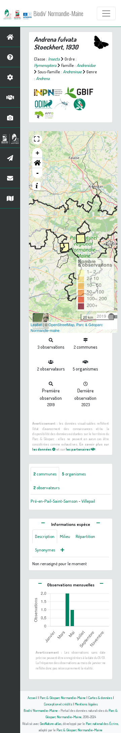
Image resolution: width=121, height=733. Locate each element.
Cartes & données (100, 697)
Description (44, 536)
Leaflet (36, 324)
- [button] (37, 173)
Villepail (88, 501)
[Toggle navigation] (106, 13)
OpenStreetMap (61, 324)
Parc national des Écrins (102, 723)
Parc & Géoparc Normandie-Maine (63, 697)
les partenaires (78, 449)
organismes (74, 473)
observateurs (46, 487)
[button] (37, 163)
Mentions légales (86, 704)
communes (44, 473)
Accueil (32, 697)
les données (42, 449)
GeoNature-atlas (51, 723)
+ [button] (37, 152)
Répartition (85, 536)
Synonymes (45, 549)
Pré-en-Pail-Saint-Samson (54, 501)
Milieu (65, 536)
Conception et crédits (58, 704)
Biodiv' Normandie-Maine (58, 13)
